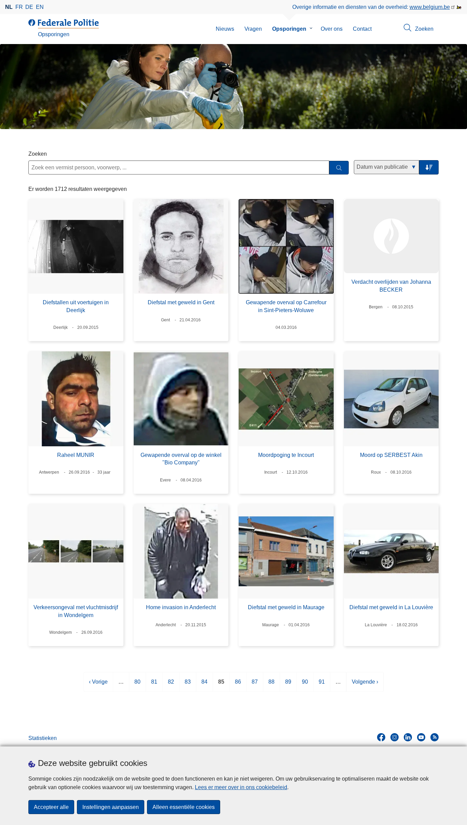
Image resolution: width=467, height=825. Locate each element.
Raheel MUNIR (75, 455)
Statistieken (42, 738)
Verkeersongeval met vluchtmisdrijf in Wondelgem (76, 611)
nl (9, 7)
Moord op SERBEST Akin (391, 455)
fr (19, 7)
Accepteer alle (51, 807)
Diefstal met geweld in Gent (181, 302)
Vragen (253, 29)
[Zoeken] (339, 168)
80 (137, 685)
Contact (362, 29)
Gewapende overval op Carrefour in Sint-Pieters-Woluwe (286, 306)
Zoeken (37, 154)
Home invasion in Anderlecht (181, 607)
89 (288, 685)
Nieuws (225, 29)
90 (305, 685)
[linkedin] (408, 737)
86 (238, 685)
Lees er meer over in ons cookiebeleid (241, 787)
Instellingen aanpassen (110, 807)
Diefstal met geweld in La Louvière (391, 607)
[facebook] (381, 737)
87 (255, 685)
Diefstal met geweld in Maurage (286, 607)
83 (188, 685)
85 (221, 685)
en (40, 7)
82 (171, 685)
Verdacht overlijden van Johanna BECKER (391, 285)
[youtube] (421, 737)
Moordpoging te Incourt (286, 455)
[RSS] (434, 737)
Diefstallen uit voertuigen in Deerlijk (76, 306)
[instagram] (394, 737)
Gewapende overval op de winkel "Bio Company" (181, 458)
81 (154, 685)
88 (271, 685)
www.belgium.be (430, 7)
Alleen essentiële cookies (183, 807)
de (29, 7)
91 (322, 685)
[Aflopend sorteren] (429, 167)
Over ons (332, 29)
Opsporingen (289, 29)
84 (204, 685)
